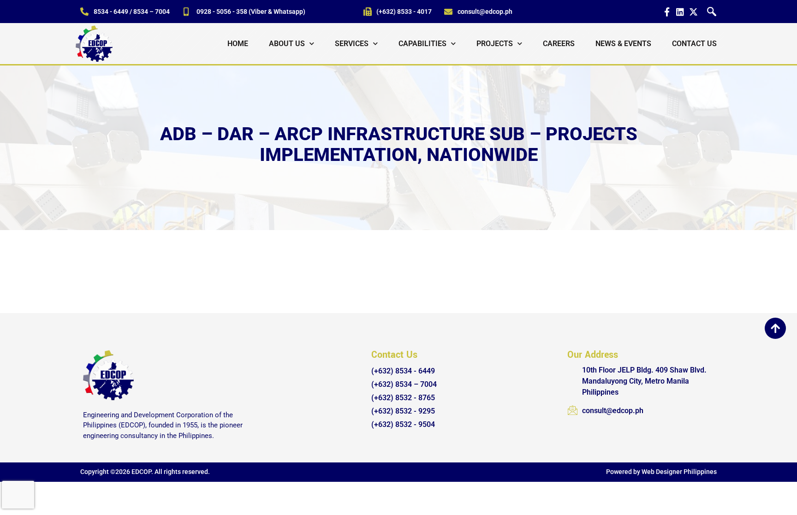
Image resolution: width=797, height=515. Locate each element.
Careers (559, 43)
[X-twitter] (693, 11)
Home (237, 43)
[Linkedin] (680, 11)
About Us (287, 43)
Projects (494, 43)
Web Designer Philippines (679, 471)
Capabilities (422, 43)
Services (352, 43)
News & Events (623, 43)
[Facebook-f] (666, 11)
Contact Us (694, 43)
